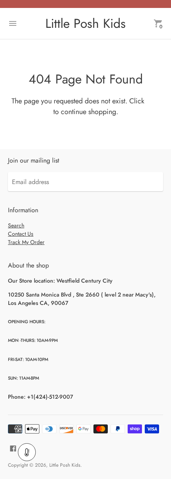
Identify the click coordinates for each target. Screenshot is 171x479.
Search (16, 225)
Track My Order (26, 242)
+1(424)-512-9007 (50, 397)
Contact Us (20, 234)
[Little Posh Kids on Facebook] (13, 447)
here (152, 101)
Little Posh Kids (64, 465)
